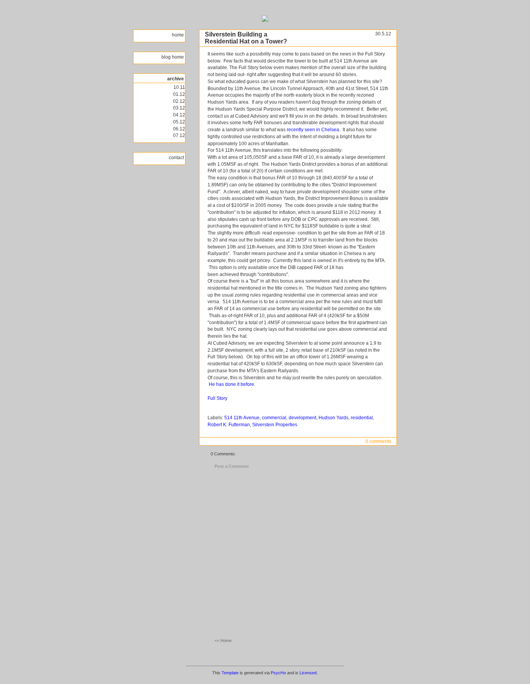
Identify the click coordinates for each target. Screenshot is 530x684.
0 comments (378, 441)
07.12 (179, 135)
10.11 (179, 87)
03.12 (179, 108)
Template (230, 672)
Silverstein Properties (274, 424)
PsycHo (278, 672)
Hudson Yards (333, 417)
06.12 (179, 129)
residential (362, 417)
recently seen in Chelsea (313, 129)
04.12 (179, 115)
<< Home (223, 640)
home (178, 35)
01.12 (179, 94)
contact (177, 157)
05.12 (179, 122)
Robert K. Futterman (229, 424)
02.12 (179, 101)
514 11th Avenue (242, 417)
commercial (274, 417)
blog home (173, 57)
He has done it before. (232, 384)
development (302, 417)
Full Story (217, 398)
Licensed (308, 672)
